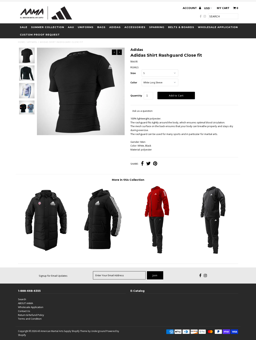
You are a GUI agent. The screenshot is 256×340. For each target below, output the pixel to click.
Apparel (32, 42)
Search (22, 299)
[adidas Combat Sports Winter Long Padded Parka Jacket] (100, 251)
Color (133, 82)
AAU (71, 27)
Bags (101, 27)
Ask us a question (142, 111)
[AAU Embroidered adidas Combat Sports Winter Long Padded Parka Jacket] (45, 251)
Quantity (136, 95)
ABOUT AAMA (25, 303)
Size (133, 73)
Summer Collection (47, 27)
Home (21, 42)
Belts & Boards (181, 27)
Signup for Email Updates (53, 275)
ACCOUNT (190, 8)
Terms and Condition (30, 318)
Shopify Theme (79, 331)
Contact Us (24, 311)
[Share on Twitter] (148, 164)
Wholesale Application (218, 27)
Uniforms (86, 27)
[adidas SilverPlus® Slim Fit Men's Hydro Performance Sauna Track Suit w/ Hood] (210, 254)
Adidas (115, 27)
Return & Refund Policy (31, 315)
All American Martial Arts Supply (54, 331)
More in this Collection (128, 179)
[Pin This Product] (155, 164)
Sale (23, 27)
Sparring (156, 27)
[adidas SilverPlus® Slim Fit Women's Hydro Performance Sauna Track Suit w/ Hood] (155, 254)
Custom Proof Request (40, 34)
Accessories (134, 27)
